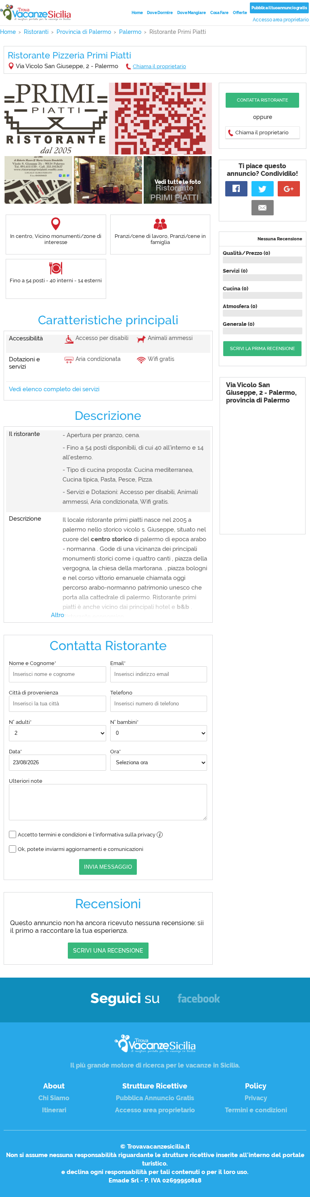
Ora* (115, 752)
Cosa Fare (219, 12)
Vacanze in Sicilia (35, 12)
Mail (262, 207)
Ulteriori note (25, 781)
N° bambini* (124, 722)
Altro (57, 615)
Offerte (240, 12)
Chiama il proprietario (159, 66)
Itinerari (54, 1110)
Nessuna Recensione (280, 239)
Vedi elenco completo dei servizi (54, 389)
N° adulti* (20, 722)
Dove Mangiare (191, 12)
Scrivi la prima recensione (262, 348)
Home (137, 12)
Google (289, 188)
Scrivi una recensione (108, 950)
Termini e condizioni (256, 1110)
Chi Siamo (53, 1098)
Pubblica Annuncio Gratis (155, 1098)
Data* (15, 752)
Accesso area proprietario (281, 20)
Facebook (199, 1002)
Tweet (262, 188)
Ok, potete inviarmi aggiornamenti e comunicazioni (80, 849)
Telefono (121, 693)
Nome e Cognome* (32, 663)
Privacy (256, 1098)
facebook (236, 188)
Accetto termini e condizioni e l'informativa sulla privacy (89, 835)
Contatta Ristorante (262, 100)
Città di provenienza (33, 693)
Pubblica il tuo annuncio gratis (279, 8)
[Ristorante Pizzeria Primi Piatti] (56, 118)
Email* (118, 663)
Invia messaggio (108, 867)
